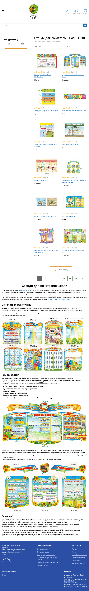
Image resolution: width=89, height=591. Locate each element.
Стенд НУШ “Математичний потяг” (74, 110)
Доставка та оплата (78, 558)
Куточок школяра (40, 180)
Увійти (4, 575)
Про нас (74, 549)
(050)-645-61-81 (69, 579)
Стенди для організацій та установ (48, 562)
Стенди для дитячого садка (46, 555)
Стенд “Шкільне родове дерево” (45, 216)
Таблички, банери (42, 565)
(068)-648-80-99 (69, 581)
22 (76, 278)
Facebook (4, 560)
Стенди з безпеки (42, 549)
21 (70, 278)
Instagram (9, 560)
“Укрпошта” (65, 299)
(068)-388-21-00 (69, 582)
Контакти (75, 552)
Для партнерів (76, 560)
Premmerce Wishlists (78, 563)
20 (64, 278)
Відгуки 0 (46, 72)
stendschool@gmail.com (78, 584)
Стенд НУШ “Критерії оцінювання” (46, 110)
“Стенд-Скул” (24, 290)
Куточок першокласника (70, 144)
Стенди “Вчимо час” (69, 216)
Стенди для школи (43, 552)
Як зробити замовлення (79, 555)
